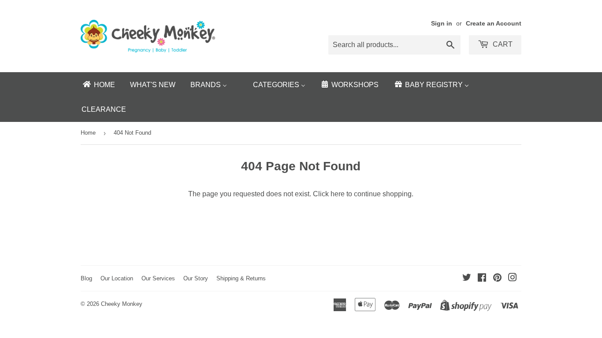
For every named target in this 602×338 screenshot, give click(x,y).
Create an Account (493, 23)
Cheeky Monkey (121, 304)
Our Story (195, 278)
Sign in (441, 23)
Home (88, 132)
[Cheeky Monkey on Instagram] (512, 278)
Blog (86, 278)
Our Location (116, 278)
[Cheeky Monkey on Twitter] (466, 278)
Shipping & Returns (241, 278)
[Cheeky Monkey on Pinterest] (497, 278)
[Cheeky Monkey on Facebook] (482, 278)
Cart (502, 44)
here (338, 194)
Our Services (158, 278)
